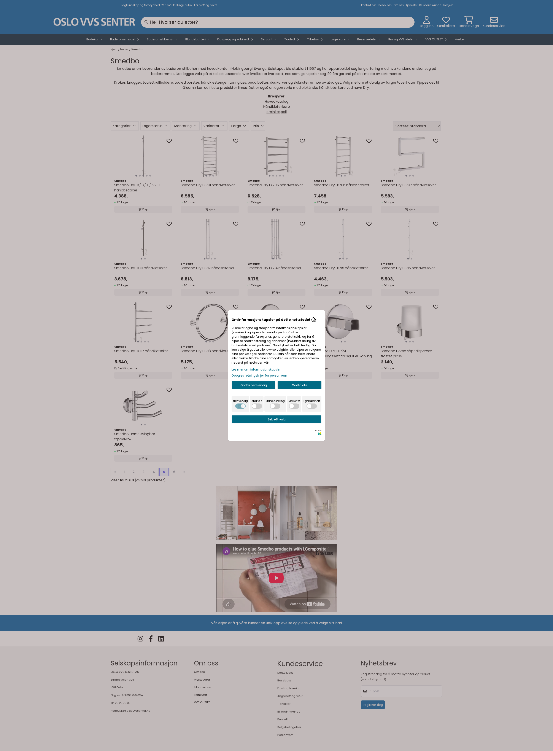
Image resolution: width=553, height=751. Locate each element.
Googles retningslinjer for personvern (259, 375)
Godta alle (299, 385)
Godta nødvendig (253, 385)
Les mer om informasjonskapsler (256, 369)
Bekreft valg (277, 419)
